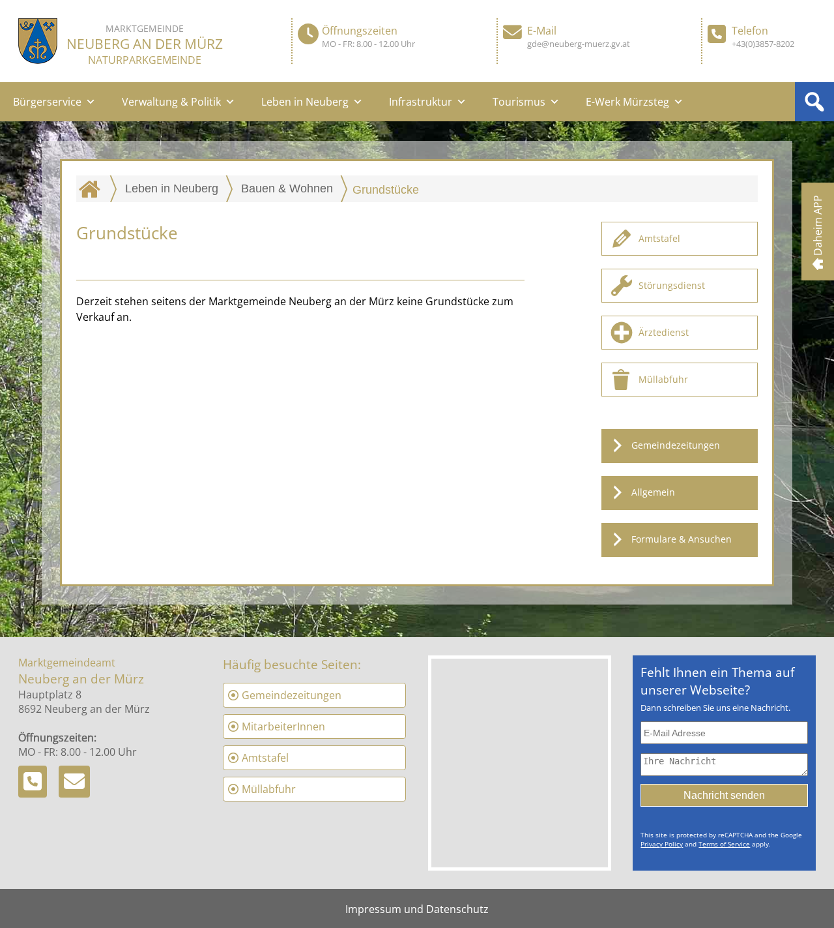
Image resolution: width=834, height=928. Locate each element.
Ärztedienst (664, 332)
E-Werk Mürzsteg (627, 102)
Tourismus (519, 102)
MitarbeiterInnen (283, 726)
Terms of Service (724, 843)
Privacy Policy (661, 843)
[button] (814, 101)
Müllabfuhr (663, 379)
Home (92, 188)
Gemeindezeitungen (675, 445)
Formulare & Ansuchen (681, 539)
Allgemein (653, 492)
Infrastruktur (420, 102)
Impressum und (385, 909)
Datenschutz (457, 909)
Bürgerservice (47, 102)
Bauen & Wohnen (287, 188)
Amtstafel (659, 238)
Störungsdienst (672, 285)
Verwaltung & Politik (171, 102)
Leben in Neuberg (305, 102)
